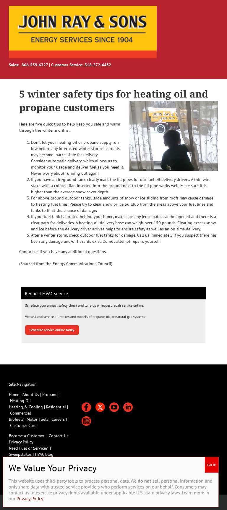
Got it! (211, 465)
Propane (50, 394)
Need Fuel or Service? (28, 448)
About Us (30, 394)
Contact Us (58, 435)
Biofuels (17, 419)
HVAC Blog (44, 454)
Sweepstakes (21, 454)
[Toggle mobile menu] (215, 9)
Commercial (20, 413)
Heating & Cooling (26, 407)
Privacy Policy (21, 442)
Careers (58, 419)
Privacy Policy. (30, 498)
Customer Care (23, 425)
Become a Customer (26, 435)
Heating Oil (20, 400)
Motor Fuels (37, 419)
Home (14, 394)
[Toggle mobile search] (205, 9)
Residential (56, 407)
